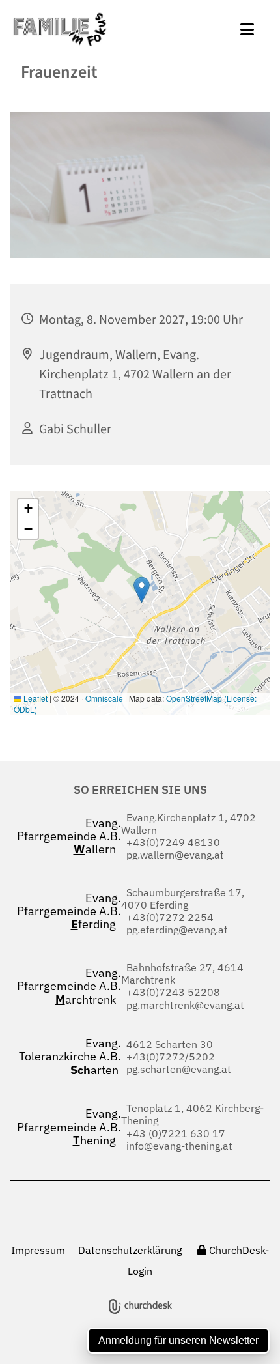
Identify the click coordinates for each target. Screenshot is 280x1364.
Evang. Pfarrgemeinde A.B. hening (69, 1126)
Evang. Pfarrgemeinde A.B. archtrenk (69, 985)
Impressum (38, 1250)
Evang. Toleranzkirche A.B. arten (70, 1056)
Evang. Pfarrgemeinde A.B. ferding (69, 910)
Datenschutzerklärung (130, 1250)
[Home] (110, 29)
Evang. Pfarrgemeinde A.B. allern (69, 836)
